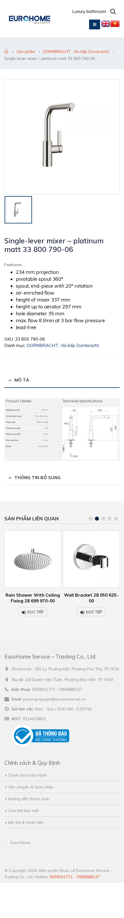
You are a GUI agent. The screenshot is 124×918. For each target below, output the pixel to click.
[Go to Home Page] (6, 51)
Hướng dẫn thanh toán (29, 798)
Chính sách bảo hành (27, 775)
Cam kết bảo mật (23, 810)
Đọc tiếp (35, 612)
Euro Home (20, 842)
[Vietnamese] (115, 25)
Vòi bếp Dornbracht (80, 345)
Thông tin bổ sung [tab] (37, 477)
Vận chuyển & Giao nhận (30, 786)
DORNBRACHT (43, 345)
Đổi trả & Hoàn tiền (25, 822)
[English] (105, 25)
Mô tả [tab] (21, 380)
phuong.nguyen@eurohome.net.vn (54, 699)
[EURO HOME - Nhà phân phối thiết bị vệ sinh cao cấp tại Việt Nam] (30, 18)
